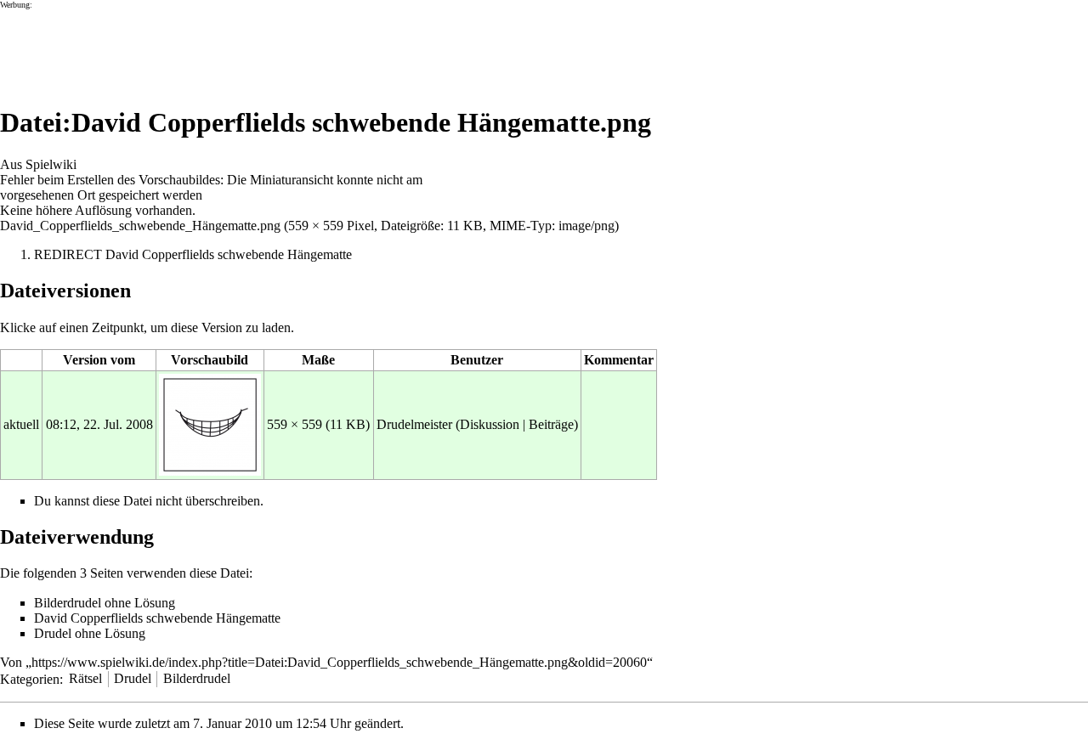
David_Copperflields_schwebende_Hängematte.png (140, 225)
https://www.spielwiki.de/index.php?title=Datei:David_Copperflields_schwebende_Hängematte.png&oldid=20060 (339, 662)
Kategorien (30, 678)
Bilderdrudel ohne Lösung (104, 602)
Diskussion (489, 424)
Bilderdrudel (196, 678)
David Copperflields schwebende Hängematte (228, 254)
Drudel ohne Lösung (89, 633)
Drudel (132, 678)
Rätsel (85, 678)
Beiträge (551, 424)
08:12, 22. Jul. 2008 (99, 424)
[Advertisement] (309, 47)
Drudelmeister (414, 424)
